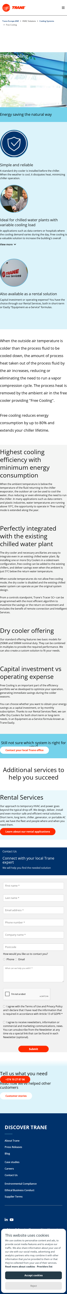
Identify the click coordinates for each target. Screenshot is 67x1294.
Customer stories (16, 1096)
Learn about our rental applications (27, 831)
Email (21, 959)
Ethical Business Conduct (19, 1190)
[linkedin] (7, 1220)
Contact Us (11, 1175)
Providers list (45, 1266)
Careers (9, 1168)
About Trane (12, 1140)
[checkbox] (33, 1010)
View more (6, 244)
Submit (33, 1049)
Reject (33, 1285)
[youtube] (12, 1220)
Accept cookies (33, 1275)
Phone (10, 959)
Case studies (12, 1162)
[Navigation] (62, 8)
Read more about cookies (20, 1266)
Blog (7, 1153)
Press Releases (13, 1147)
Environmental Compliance (21, 1183)
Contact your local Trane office (24, 750)
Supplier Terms (14, 1196)
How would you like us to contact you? (25, 954)
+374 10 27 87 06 (15, 1079)
